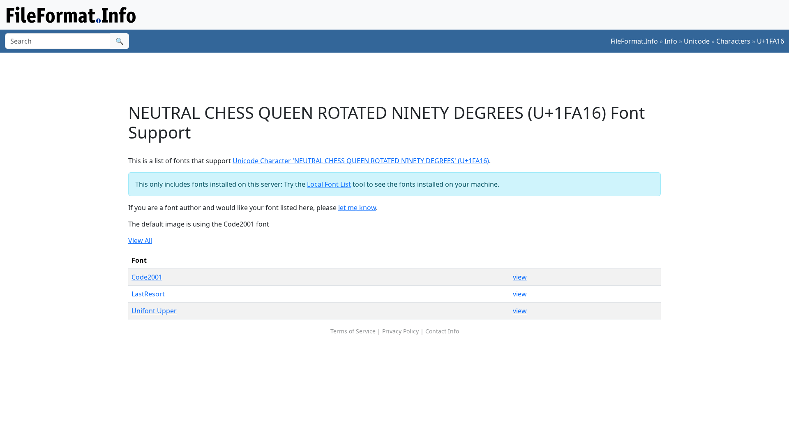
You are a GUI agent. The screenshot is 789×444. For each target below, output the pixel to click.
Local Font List (329, 184)
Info (670, 41)
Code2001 (147, 277)
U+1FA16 (770, 41)
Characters (733, 41)
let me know (357, 207)
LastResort (148, 293)
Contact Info (442, 331)
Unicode (697, 41)
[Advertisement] (399, 77)
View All (140, 240)
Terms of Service (353, 331)
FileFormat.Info (634, 41)
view (520, 277)
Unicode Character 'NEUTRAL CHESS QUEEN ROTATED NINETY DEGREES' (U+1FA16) (361, 160)
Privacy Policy (400, 331)
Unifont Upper (154, 310)
